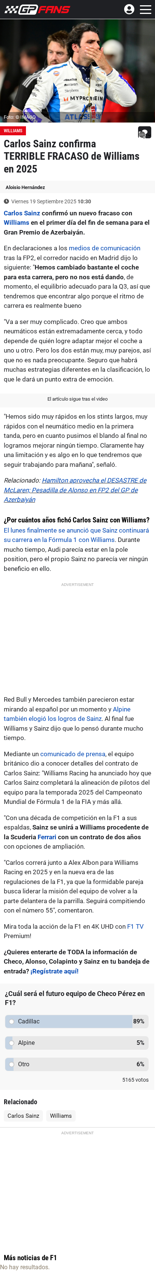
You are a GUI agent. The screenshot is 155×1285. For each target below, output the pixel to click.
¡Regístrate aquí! (54, 971)
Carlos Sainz (22, 213)
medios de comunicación (104, 248)
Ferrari (47, 837)
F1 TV (135, 926)
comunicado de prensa (72, 754)
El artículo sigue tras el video (77, 399)
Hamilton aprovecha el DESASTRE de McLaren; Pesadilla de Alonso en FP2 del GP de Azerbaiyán (75, 490)
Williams (13, 130)
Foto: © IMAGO (20, 117)
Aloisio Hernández (25, 187)
